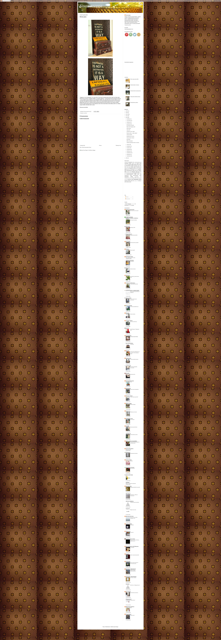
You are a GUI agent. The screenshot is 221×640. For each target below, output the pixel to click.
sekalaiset (127, 175)
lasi (132, 169)
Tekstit (127, 196)
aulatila (126, 164)
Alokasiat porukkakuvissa (134, 306)
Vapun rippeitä (132, 250)
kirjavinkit (126, 168)
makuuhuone (129, 170)
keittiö (132, 167)
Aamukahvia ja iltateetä (130, 467)
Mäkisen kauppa (129, 403)
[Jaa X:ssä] (96, 111)
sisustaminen (135, 175)
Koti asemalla (128, 591)
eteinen (140, 164)
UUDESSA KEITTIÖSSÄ (134, 336)
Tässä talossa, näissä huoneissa (131, 576)
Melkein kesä (132, 615)
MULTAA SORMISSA (130, 501)
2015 (127, 114)
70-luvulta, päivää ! (129, 320)
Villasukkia (132, 344)
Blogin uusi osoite (133, 509)
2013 (127, 117)
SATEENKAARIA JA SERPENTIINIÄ (132, 290)
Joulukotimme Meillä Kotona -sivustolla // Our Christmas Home (135, 352)
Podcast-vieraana (133, 268)
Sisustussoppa (91, 6)
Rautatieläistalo (128, 335)
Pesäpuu (127, 249)
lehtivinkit (135, 169)
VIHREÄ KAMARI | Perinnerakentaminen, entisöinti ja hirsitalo (132, 218)
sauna (138, 174)
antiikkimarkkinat (137, 162)
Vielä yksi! (132, 532)
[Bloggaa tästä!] (95, 111)
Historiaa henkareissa (133, 321)
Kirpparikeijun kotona (130, 380)
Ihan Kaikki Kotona (129, 343)
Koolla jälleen (132, 468)
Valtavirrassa (128, 531)
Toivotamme (132, 547)
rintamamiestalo (130, 174)
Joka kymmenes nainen (133, 434)
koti (140, 168)
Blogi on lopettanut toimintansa (131, 483)
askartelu (133, 163)
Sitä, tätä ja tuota (128, 449)
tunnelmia (136, 179)
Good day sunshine (133, 577)
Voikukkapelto (128, 365)
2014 (127, 115)
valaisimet (139, 180)
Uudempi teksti (82, 145)
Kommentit (128, 198)
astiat (138, 163)
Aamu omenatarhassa (129, 448)
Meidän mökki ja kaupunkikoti (131, 441)
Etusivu (100, 145)
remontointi (134, 172)
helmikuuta (129, 154)
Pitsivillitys (128, 139)
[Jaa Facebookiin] (97, 111)
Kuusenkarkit (132, 419)
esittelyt (135, 164)
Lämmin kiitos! (132, 600)
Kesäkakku (132, 524)
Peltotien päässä (128, 599)
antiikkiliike (131, 162)
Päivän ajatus (129, 128)
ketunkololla (128, 561)
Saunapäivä (132, 261)
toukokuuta (129, 149)
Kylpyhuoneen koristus (130, 136)
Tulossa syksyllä (129, 134)
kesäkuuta (128, 147)
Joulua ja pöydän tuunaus (134, 359)
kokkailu (137, 168)
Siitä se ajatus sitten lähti (134, 79)
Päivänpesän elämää (129, 256)
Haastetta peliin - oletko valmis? (132, 133)
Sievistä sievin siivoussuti (134, 210)
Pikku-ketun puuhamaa (130, 606)
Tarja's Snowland (129, 305)
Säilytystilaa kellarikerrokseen (135, 96)
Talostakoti (128, 275)
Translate (132, 205)
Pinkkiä (131, 460)
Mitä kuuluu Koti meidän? (134, 242)
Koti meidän (128, 241)
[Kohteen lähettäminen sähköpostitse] (94, 111)
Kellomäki (127, 584)
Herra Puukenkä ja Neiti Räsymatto (132, 546)
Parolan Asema (128, 358)
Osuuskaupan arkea (129, 418)
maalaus (139, 169)
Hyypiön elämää (129, 459)
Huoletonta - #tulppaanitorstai (135, 585)
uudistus (135, 180)
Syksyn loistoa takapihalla (134, 389)
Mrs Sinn (127, 350)
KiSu (131, 607)
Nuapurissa (128, 508)
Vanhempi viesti (118, 145)
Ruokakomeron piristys (134, 453)
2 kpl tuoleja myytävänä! (134, 396)
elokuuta (128, 144)
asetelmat (126, 163)
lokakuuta (128, 122)
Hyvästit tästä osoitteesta (134, 592)
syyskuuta (128, 123)
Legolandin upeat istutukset (134, 502)
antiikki (126, 162)
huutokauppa (135, 165)
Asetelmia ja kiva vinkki (131, 131)
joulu (140, 165)
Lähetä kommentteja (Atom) (86, 147)
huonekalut (128, 165)
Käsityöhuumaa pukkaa (134, 102)
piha (138, 171)
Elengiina (127, 328)
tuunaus (126, 180)
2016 (127, 112)
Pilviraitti (127, 313)
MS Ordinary (128, 493)
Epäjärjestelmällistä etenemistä (135, 487)
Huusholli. (127, 373)
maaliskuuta (129, 152)
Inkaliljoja (127, 482)
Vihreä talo (128, 267)
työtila (131, 180)
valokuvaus (128, 181)
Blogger (117, 626)
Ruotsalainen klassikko (130, 125)
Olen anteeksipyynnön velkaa (130, 257)
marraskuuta (129, 120)
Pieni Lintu (128, 226)
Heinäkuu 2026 (132, 227)
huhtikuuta (129, 151)
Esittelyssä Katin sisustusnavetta (135, 90)
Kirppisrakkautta (129, 234)
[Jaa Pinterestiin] (98, 111)
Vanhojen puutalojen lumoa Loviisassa (133, 142)
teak (125, 179)
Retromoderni (128, 388)
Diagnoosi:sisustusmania (130, 209)
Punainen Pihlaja (129, 523)
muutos (136, 170)
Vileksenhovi (128, 452)
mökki (140, 170)
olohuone (133, 171)
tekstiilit (129, 179)
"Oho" (131, 381)
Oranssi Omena (128, 614)
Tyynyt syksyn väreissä (130, 137)
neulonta (128, 171)
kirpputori (131, 168)
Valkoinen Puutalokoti (130, 260)
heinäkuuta (129, 146)
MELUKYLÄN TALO (129, 516)
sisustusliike (136, 176)
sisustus (127, 176)
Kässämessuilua (132, 374)
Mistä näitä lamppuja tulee (131, 126)
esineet (129, 164)
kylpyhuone (128, 169)
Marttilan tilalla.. (129, 486)
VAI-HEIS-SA (128, 433)
